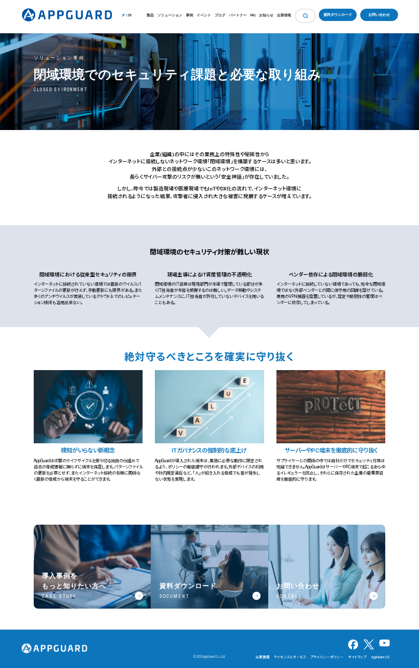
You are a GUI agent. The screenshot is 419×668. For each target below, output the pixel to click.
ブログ (220, 15)
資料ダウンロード (337, 15)
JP (123, 15)
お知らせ (266, 15)
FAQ (252, 15)
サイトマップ (357, 657)
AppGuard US (380, 657)
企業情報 (284, 15)
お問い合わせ (379, 15)
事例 (189, 15)
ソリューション (169, 15)
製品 (150, 15)
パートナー (238, 15)
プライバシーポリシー (327, 657)
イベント (204, 15)
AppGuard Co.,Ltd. (214, 657)
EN (129, 15)
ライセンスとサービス (290, 657)
